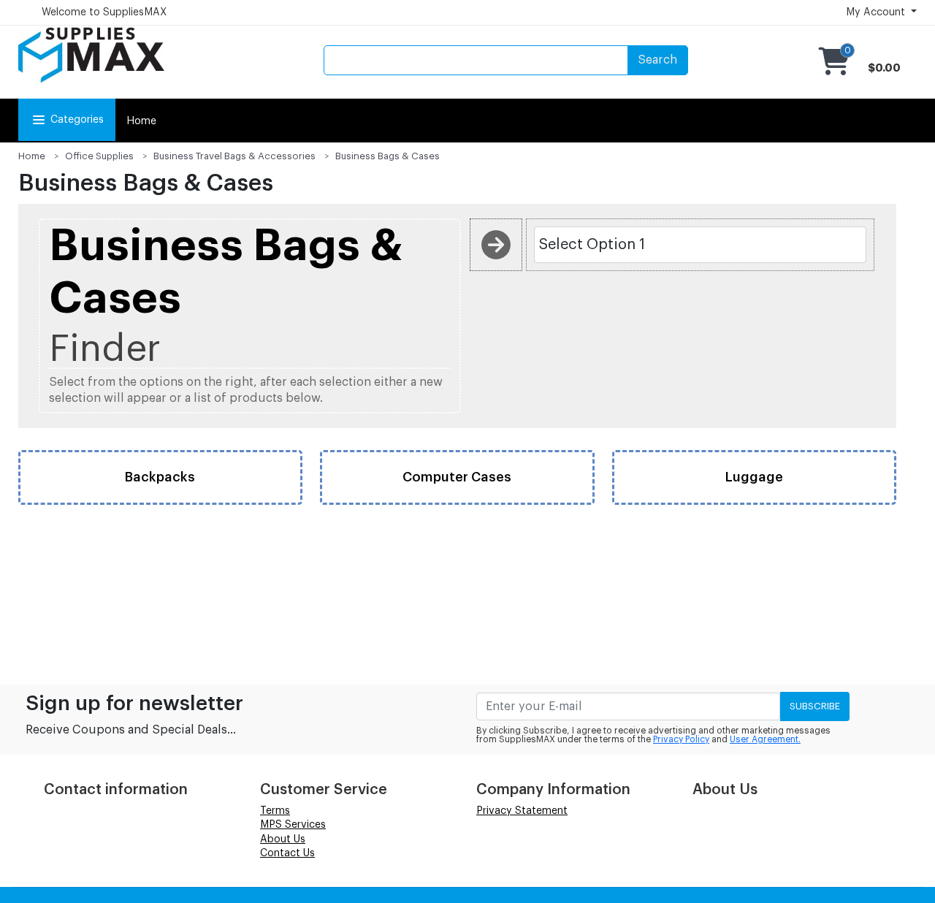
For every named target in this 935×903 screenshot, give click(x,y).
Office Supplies (99, 156)
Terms (275, 811)
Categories (77, 120)
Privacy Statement (522, 811)
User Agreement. (765, 739)
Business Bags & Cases (387, 156)
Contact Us (287, 853)
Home (141, 121)
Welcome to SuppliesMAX (104, 12)
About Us (282, 839)
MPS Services (293, 825)
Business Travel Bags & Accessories (234, 156)
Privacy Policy (681, 739)
